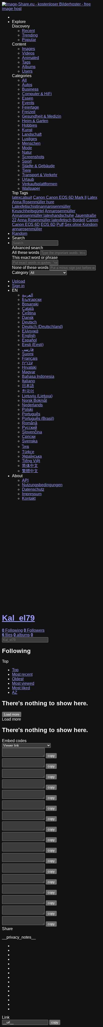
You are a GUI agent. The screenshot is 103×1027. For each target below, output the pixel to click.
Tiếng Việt (31, 461)
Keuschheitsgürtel (28, 211)
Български (32, 299)
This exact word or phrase (35, 257)
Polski (27, 409)
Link (6, 1017)
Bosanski (30, 304)
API (25, 480)
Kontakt (29, 498)
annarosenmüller (27, 229)
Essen (27, 98)
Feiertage (30, 107)
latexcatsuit (22, 197)
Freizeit (28, 112)
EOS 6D (48, 224)
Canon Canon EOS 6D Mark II (59, 197)
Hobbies (29, 125)
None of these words (30, 267)
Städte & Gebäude (38, 166)
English (29, 335)
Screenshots (33, 157)
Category (20, 272)
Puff (60, 224)
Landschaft (32, 134)
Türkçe (28, 452)
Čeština (29, 313)
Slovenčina (32, 432)
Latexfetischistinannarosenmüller (41, 206)
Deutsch (29, 322)
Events (28, 103)
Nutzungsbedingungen (42, 485)
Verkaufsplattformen (39, 184)
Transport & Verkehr (39, 175)
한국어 (28, 391)
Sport (27, 161)
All (24, 80)
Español (29, 340)
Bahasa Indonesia (38, 376)
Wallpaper (31, 188)
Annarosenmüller (60, 211)
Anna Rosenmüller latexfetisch (44, 220)
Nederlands (32, 405)
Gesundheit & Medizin (41, 116)
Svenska (30, 441)
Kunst (27, 130)
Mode (27, 148)
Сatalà (28, 308)
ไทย (25, 446)
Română (29, 423)
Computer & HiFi (37, 94)
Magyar (28, 372)
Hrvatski (29, 367)
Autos (27, 85)
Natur (27, 152)
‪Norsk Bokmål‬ (34, 400)
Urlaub (28, 179)
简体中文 (30, 465)
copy (51, 756)
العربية (27, 295)
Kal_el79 (18, 617)
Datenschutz (33, 489)
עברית (27, 363)
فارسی (28, 349)
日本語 (28, 386)
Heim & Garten (35, 121)
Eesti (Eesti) (33, 345)
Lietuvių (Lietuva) (37, 396)
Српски (29, 436)
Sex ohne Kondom (81, 224)
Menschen (31, 143)
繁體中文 (30, 471)
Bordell (78, 220)
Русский (29, 427)
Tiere (26, 170)
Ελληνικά (30, 331)
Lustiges (29, 139)
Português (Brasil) (38, 418)
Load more (11, 714)
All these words (25, 252)
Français (30, 358)
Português (31, 414)
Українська (32, 456)
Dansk (28, 317)
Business (30, 89)
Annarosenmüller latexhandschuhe (43, 215)
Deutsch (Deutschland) (42, 326)
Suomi (28, 354)
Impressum (32, 494)
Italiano (28, 381)
